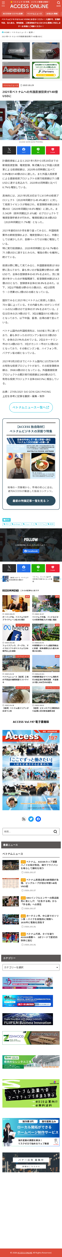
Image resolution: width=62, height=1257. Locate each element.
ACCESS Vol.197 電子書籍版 (31, 722)
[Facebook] (31, 551)
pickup (17, 524)
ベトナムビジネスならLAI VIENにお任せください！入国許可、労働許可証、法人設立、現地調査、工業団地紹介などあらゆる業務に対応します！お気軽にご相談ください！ (31, 23)
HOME (6, 32)
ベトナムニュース (34, 14)
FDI (7, 524)
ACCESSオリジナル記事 (13, 14)
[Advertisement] (31, 1209)
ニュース (29, 524)
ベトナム (41, 524)
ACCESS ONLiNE (24, 1252)
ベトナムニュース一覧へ (29, 407)
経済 (31, 32)
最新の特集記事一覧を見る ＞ (31, 501)
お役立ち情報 (52, 14)
